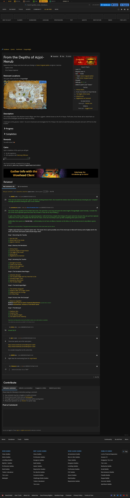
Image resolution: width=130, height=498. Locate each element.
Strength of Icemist (15, 263)
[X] (114, 495)
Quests (13, 49)
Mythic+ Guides (7, 463)
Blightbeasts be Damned (17, 256)
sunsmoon (14, 207)
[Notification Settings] (121, 9)
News (4, 9)
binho (12, 327)
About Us (27, 495)
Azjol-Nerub (33, 358)
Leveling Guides (7, 460)
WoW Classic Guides (74, 451)
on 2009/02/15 (27, 366)
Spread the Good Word (16, 280)
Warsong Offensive (22, 155)
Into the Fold (13, 238)
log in (18, 430)
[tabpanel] (51, 284)
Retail (18, 1)
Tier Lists (5, 475)
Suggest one (88, 108)
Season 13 (104, 457)
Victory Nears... (80, 89)
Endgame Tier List (107, 460)
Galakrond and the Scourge (18, 292)
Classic (27, 1)
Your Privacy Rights (46, 495)
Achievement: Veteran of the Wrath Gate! (26, 304)
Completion (11, 134)
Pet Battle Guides (39, 472)
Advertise (35, 495)
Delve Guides (6, 457)
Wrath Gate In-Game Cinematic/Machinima (26, 302)
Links (69, 56)
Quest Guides (37, 466)
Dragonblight (27, 49)
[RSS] (127, 495)
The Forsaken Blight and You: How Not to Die (23, 276)
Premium (68, 495)
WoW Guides (6, 451)
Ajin (12, 338)
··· (58, 1)
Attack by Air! (80, 96)
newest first (19, 191)
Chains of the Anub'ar (16, 264)
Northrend (19, 49)
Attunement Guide (74, 454)
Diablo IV (67, 1)
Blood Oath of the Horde (17, 240)
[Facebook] (120, 495)
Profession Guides (8, 466)
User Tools (18, 495)
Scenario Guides (38, 475)
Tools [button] (21, 9)
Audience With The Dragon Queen (20, 290)
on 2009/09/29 (22, 355)
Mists (53, 1)
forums (24, 401)
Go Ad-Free (48, 9)
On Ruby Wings (14, 294)
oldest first (24, 191)
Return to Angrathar (15, 301)
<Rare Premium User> (33, 207)
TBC (36, 1)
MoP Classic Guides (39, 451)
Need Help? (8, 495)
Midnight (5, 478)
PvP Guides (71, 472)
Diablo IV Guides (106, 451)
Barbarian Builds (106, 466)
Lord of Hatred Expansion (109, 454)
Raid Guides (6, 469)
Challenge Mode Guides (40, 478)
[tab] (9, 186)
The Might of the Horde (83, 94)
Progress (9, 128)
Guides (28, 9)
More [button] (56, 9)
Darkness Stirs (14, 311)
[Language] (127, 9)
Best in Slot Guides (74, 457)
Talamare (13, 366)
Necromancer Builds (107, 472)
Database (12, 9)
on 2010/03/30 (25, 338)
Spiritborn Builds (106, 484)
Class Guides (6, 454)
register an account (25, 430)
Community (37, 9)
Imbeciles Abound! (15, 275)
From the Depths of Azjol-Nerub (19, 250)
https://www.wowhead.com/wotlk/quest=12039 (21, 345)
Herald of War (14, 313)
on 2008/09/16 (25, 196)
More (126, 439)
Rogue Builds (105, 478)
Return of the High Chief (17, 266)
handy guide (28, 397)
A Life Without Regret (16, 315)
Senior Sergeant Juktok (86, 76)
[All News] (4, 1)
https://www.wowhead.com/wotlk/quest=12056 (21, 346)
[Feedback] (124, 9)
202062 (13, 196)
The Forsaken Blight (15, 282)
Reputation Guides (39, 469)
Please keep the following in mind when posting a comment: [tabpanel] (23, 411)
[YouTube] (123, 495)
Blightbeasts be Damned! (83, 98)
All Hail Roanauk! (14, 268)
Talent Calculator (7, 472)
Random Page (59, 495)
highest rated (31, 191)
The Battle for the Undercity (18, 316)
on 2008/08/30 (23, 327)
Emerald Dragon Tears (16, 278)
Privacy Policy (78, 495)
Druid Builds (105, 469)
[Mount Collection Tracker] (51, 173)
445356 (13, 355)
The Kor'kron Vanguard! (16, 289)
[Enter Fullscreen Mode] (118, 9)
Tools (19, 439)
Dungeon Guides (38, 460)
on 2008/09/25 (43, 207)
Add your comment (7, 191)
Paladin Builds (105, 475)
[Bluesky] (117, 495)
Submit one (88, 103)
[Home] (12, 5)
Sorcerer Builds (106, 481)
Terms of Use (89, 495)
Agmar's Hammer (15, 242)
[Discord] (111, 495)
